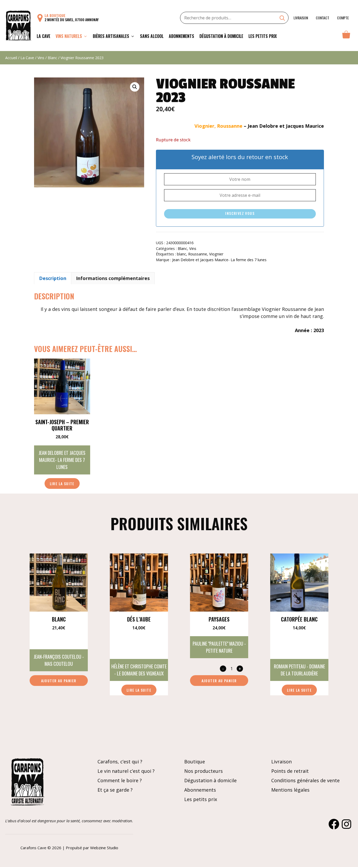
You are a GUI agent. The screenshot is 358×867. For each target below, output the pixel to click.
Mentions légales (290, 790)
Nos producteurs (203, 771)
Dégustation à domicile (221, 36)
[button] (134, 87)
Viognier (216, 253)
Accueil (11, 57)
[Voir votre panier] (346, 36)
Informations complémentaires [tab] (113, 278)
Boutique (194, 761)
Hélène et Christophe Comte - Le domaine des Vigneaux (139, 670)
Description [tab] (52, 278)
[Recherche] (282, 19)
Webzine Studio (104, 847)
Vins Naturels (69, 36)
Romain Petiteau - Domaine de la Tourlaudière (299, 670)
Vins (40, 57)
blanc (181, 253)
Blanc (52, 57)
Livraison (301, 17)
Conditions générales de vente (305, 780)
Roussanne (197, 253)
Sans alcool (152, 36)
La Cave (43, 36)
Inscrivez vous (239, 213)
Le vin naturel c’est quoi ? (126, 771)
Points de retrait (290, 771)
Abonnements (181, 36)
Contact (322, 17)
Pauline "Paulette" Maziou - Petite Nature (219, 647)
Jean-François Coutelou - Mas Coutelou (59, 660)
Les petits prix (262, 36)
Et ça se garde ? (115, 790)
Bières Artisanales (111, 36)
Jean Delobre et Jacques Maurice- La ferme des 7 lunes (219, 259)
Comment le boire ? (119, 780)
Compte (343, 17)
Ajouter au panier (59, 680)
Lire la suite (62, 483)
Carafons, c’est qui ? (119, 761)
